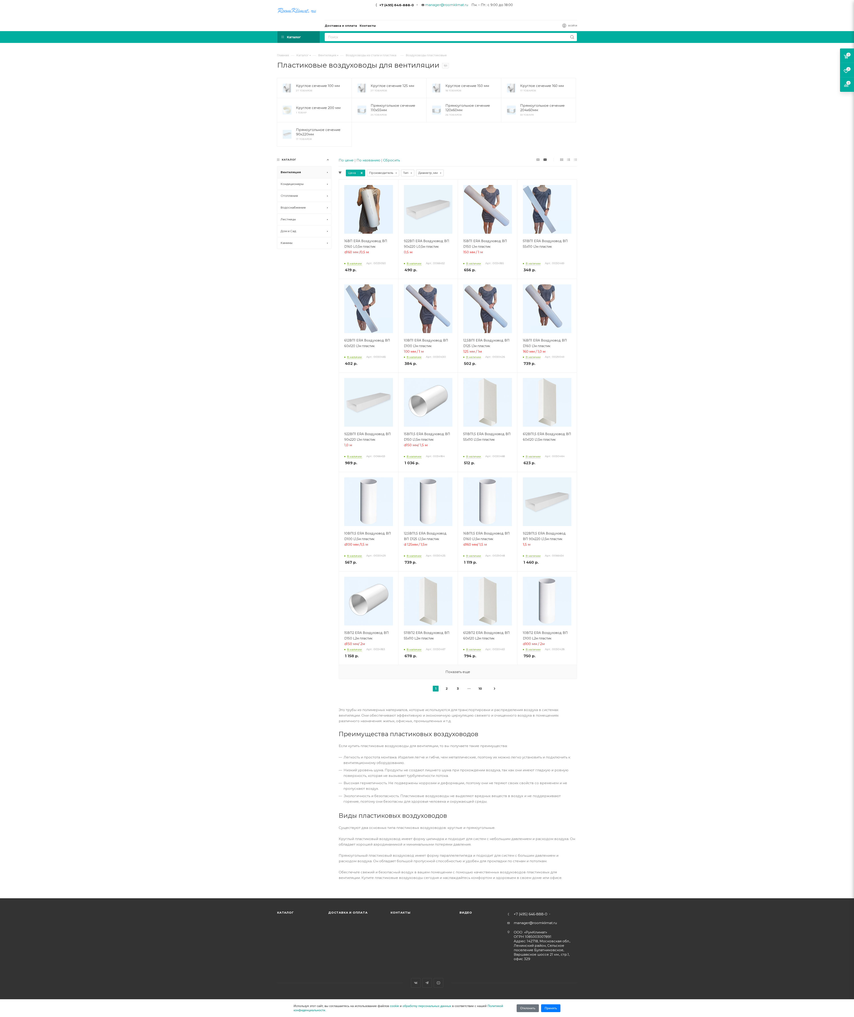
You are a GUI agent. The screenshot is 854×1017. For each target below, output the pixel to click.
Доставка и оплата (348, 912)
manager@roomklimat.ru (446, 5)
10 (480, 689)
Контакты (400, 912)
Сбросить (391, 160)
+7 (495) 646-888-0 (396, 5)
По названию (368, 160)
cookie (394, 1006)
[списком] (569, 159)
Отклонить (527, 1008)
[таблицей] (575, 159)
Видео (465, 912)
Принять (551, 1008)
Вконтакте (416, 983)
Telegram (427, 983)
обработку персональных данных (427, 1006)
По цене (346, 160)
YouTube (438, 983)
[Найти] (572, 37)
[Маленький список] (538, 159)
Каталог (285, 912)
